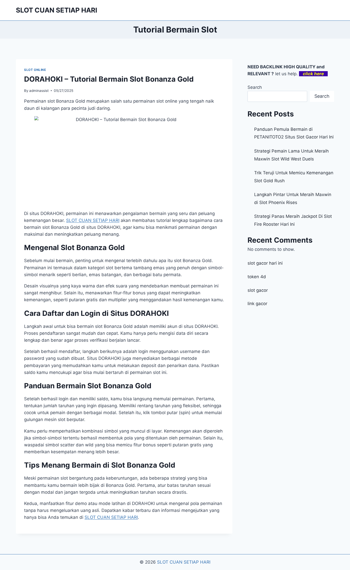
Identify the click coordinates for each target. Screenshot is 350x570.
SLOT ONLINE (35, 70)
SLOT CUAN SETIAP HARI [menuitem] (92, 220)
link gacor (257, 303)
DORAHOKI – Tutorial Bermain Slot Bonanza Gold (109, 79)
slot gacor (258, 290)
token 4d (257, 276)
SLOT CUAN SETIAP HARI (183, 562)
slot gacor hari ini (265, 263)
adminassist (39, 91)
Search (255, 87)
